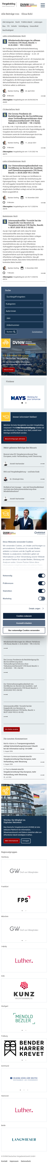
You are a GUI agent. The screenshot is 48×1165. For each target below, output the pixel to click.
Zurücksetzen (37, 332)
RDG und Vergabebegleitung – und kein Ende (21, 472)
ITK (8, 26)
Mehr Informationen (11, 841)
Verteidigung (23, 26)
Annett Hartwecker (17, 464)
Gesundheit (34, 26)
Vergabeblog (8, 3)
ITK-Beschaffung (9, 109)
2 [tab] (26, 403)
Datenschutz (26, 1161)
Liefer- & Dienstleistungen (12, 36)
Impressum (14, 1161)
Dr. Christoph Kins (17, 479)
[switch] (41, 583)
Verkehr (14, 26)
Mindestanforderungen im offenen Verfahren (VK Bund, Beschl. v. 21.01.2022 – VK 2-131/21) (24, 42)
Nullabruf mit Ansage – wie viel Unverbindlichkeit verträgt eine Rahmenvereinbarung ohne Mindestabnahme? (24, 489)
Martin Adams (9, 743)
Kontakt (4, 1161)
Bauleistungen (8, 216)
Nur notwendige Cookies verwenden (24, 630)
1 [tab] (22, 403)
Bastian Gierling (13, 91)
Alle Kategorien (8, 22)
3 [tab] (27, 1090)
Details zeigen (34, 608)
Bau (4, 26)
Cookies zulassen (24, 616)
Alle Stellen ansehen (11, 729)
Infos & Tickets (8, 370)
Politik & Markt (26, 22)
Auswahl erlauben (24, 623)
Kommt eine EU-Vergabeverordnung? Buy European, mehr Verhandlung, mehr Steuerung (22, 455)
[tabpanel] (24, 398)
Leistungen (38, 22)
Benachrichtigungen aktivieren (15, 439)
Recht (17, 22)
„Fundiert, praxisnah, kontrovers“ (8, 6)
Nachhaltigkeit (8, 30)
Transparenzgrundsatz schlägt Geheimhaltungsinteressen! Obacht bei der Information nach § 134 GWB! (21, 746)
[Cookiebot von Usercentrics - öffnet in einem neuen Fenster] (34, 533)
